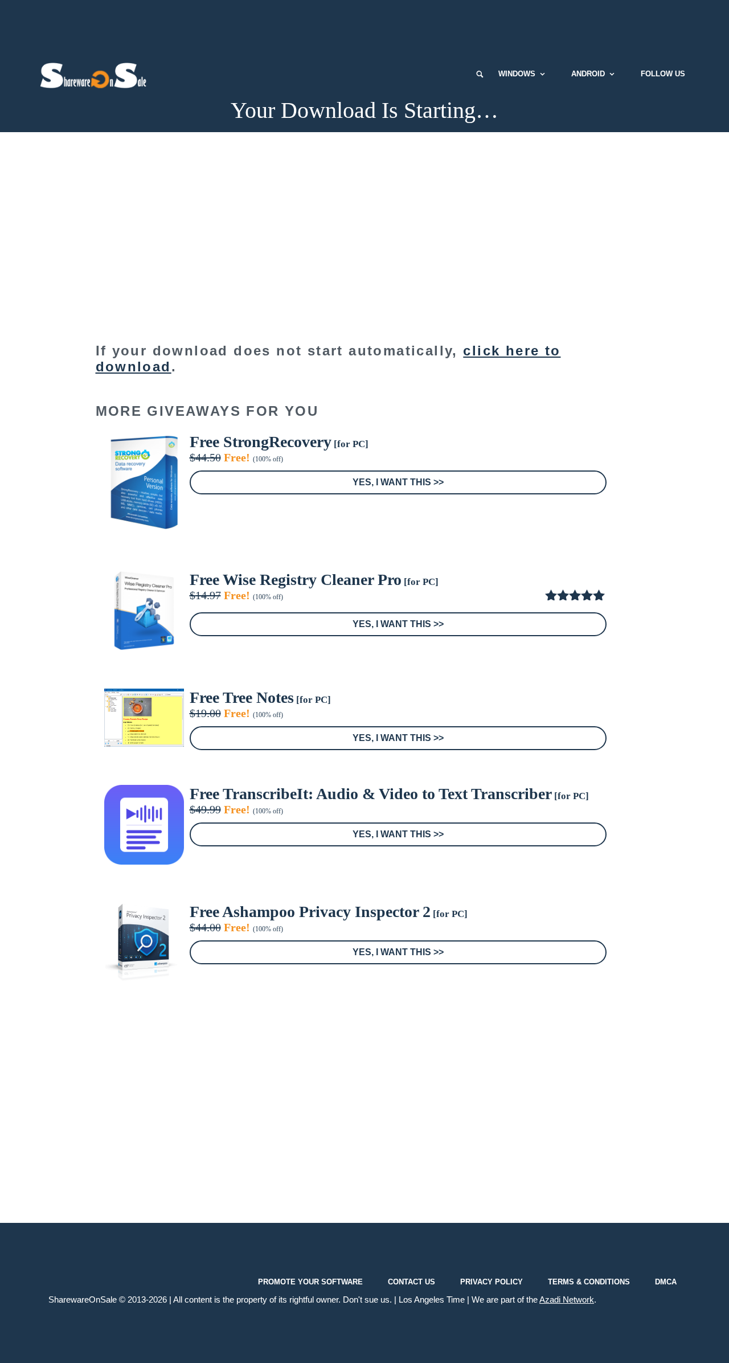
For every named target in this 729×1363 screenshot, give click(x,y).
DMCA (666, 1282)
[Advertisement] (364, 25)
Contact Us (411, 1282)
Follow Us (663, 73)
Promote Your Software (310, 1282)
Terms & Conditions (589, 1282)
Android (588, 73)
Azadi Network (566, 1299)
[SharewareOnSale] (96, 74)
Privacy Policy (491, 1282)
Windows (516, 73)
